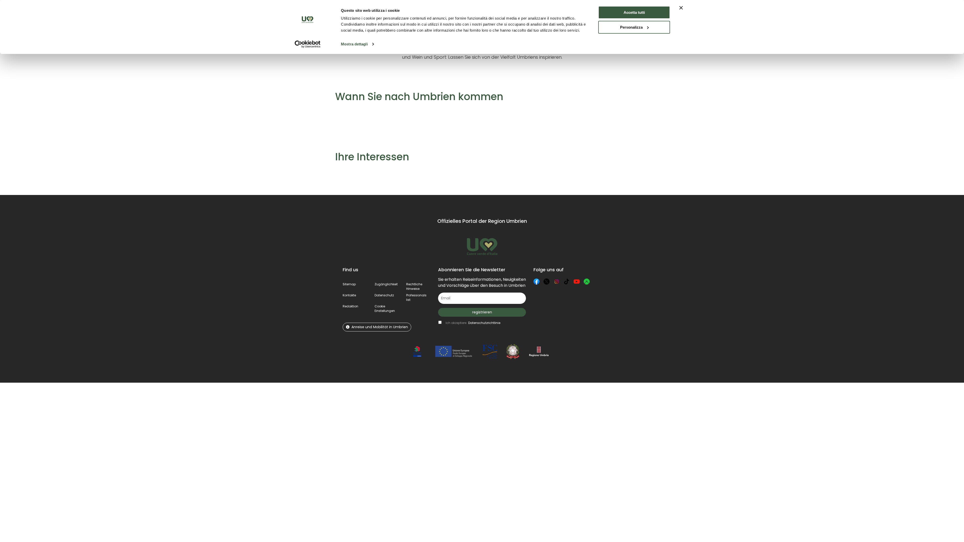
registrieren (482, 312)
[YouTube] (577, 282)
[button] (385, 308)
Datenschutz (384, 295)
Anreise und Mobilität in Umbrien (379, 326)
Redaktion (350, 306)
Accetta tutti (634, 12)
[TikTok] (567, 282)
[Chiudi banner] (681, 8)
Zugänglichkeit (386, 284)
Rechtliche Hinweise (414, 286)
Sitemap (349, 284)
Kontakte (349, 295)
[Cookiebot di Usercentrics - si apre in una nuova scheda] (308, 44)
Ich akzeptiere (473, 323)
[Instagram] (557, 282)
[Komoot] (587, 282)
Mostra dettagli (354, 44)
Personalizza (631, 27)
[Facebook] (536, 282)
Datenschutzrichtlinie (484, 323)
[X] (547, 282)
